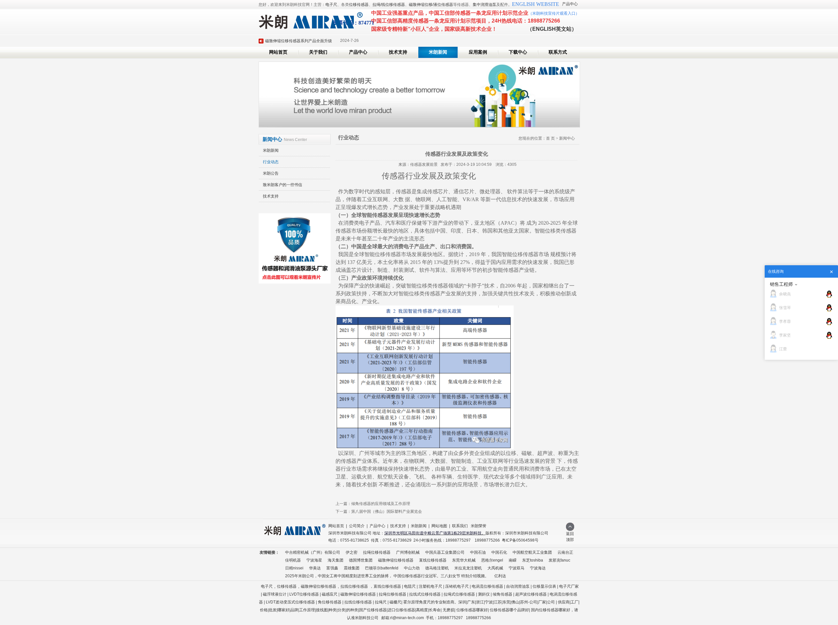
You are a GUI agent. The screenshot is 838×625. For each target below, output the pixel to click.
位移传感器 (359, 4)
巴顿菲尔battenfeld (381, 568)
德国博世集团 (361, 560)
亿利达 (500, 576)
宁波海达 (538, 568)
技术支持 (398, 52)
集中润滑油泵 (484, 4)
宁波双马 (516, 568)
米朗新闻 (438, 52)
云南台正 (565, 552)
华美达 (315, 568)
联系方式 (558, 52)
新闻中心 (567, 138)
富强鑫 (332, 568)
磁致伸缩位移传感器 (395, 560)
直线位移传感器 (432, 560)
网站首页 (278, 52)
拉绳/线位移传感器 (389, 4)
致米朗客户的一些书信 (282, 184)
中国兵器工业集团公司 (445, 552)
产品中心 (570, 4)
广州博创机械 (408, 552)
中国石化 (499, 552)
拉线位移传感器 (354, 586)
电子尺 (331, 4)
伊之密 (351, 552)
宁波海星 (314, 560)
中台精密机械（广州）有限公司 (312, 552)
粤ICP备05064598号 (520, 540)
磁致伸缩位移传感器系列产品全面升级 (298, 41)
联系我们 (460, 526)
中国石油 (478, 552)
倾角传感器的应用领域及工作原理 (380, 503)
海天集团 (335, 560)
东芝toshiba (532, 560)
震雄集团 (351, 568)
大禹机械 (495, 568)
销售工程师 (781, 284)
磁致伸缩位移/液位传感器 (431, 4)
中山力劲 (412, 568)
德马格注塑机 (437, 568)
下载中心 (518, 52)
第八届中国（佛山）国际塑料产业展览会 (386, 511)
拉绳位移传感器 (377, 552)
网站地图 (439, 526)
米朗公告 (271, 173)
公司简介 (357, 526)
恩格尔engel (492, 560)
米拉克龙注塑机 (468, 568)
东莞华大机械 (464, 560)
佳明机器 (293, 560)
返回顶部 (570, 536)
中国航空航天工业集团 (532, 552)
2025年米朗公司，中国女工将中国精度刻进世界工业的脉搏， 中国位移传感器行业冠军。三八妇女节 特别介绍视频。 (387, 576)
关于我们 (318, 52)
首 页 (550, 138)
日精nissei (294, 568)
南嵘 (513, 560)
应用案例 (478, 52)
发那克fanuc (559, 560)
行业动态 (271, 162)
